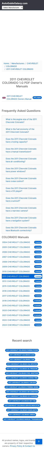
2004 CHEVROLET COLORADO (21, 242)
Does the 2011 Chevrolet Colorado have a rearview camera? (21, 209)
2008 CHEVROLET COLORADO (21, 262)
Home (6, 63)
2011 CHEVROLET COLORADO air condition (22, 392)
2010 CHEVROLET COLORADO (21, 271)
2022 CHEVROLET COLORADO (21, 320)
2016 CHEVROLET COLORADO (21, 291)
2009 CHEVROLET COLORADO (21, 266)
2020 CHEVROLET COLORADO (21, 310)
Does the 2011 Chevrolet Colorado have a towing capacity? (21, 140)
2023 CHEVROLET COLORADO (21, 325)
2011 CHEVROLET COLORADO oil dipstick (22, 364)
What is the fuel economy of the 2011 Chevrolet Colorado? (20, 130)
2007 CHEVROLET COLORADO (21, 257)
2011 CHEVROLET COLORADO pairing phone (22, 350)
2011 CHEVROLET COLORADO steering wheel (22, 387)
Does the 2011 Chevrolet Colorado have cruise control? (21, 179)
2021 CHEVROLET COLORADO (21, 315)
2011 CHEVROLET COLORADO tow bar (22, 382)
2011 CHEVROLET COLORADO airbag (22, 414)
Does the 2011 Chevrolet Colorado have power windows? (21, 170)
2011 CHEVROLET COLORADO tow (22, 359)
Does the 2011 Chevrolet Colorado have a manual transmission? (21, 150)
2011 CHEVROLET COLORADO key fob (22, 401)
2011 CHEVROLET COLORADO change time (22, 378)
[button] (38, 441)
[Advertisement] (22, 35)
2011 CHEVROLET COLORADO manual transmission (23, 419)
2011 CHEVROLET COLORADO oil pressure (22, 369)
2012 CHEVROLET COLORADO (21, 281)
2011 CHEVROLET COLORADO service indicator (22, 405)
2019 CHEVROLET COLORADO (21, 305)
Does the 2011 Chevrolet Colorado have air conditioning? (21, 160)
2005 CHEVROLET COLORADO (21, 247)
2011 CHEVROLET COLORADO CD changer (22, 396)
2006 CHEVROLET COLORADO (21, 252)
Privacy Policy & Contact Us (22, 446)
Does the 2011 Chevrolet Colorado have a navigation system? (21, 219)
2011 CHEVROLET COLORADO (21, 276)
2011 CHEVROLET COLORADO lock (22, 355)
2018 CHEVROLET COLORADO (21, 300)
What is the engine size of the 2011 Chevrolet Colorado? (21, 120)
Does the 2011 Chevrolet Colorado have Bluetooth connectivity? (21, 229)
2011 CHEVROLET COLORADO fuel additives (22, 373)
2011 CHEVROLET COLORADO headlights (22, 410)
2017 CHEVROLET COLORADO (21, 296)
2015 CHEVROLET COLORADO (21, 286)
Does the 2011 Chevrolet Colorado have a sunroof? (21, 199)
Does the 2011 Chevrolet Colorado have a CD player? (21, 189)
